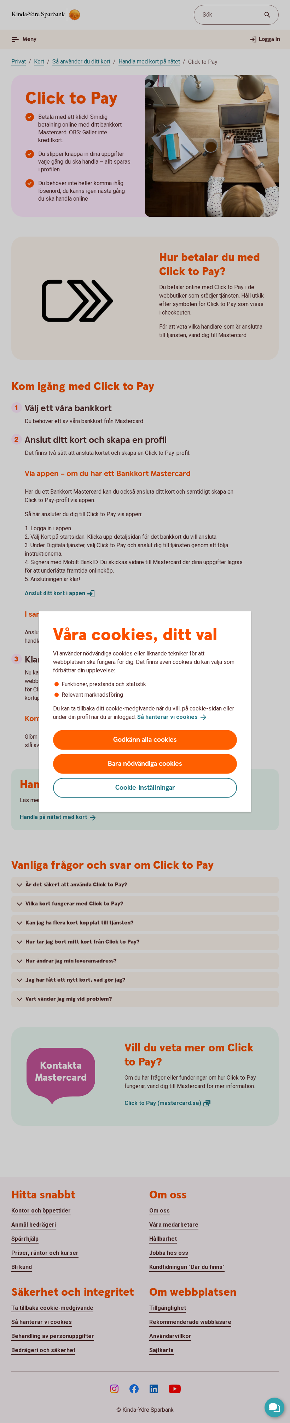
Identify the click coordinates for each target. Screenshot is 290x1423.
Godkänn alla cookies (145, 739)
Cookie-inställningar (145, 787)
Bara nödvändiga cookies (145, 763)
